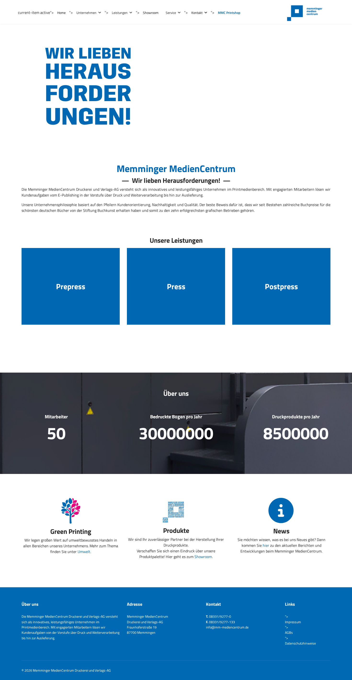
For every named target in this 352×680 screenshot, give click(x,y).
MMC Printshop (229, 12)
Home (61, 12)
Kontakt (197, 12)
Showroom (151, 12)
